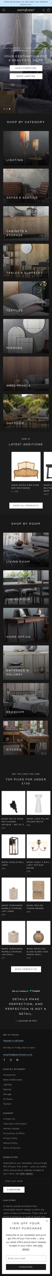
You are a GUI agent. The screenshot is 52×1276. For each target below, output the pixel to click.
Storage (7, 1094)
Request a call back (13, 1040)
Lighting (7, 1084)
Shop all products (26, 506)
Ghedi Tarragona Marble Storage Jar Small (12, 952)
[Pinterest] (17, 1059)
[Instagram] (11, 1059)
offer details (26, 1173)
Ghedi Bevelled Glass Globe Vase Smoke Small (38, 952)
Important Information (15, 1123)
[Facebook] (4, 1059)
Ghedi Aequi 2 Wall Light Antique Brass (38, 865)
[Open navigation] (3, 10)
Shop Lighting (26, 76)
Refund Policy (10, 1143)
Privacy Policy (10, 1138)
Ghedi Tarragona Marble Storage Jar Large (12, 908)
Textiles (7, 1104)
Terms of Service (11, 1148)
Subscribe (26, 1267)
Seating (7, 1089)
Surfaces (7, 1099)
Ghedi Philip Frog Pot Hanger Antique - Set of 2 (13, 822)
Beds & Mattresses (12, 1079)
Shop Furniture (25, 68)
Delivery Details (11, 1128)
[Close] (47, 1221)
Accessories (9, 1075)
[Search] (44, 10)
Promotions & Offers (14, 1133)
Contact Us (9, 1119)
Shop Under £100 (26, 969)
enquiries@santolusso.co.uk (17, 1054)
